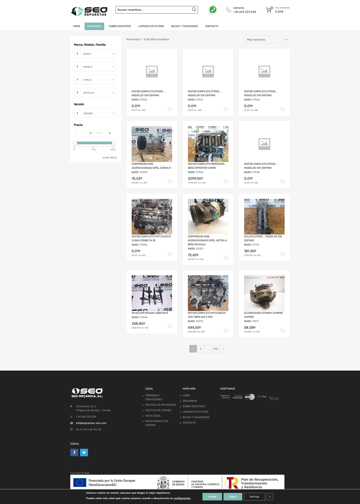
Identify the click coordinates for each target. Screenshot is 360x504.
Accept (212, 496)
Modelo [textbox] (87, 67)
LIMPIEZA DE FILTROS (151, 26)
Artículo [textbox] (88, 93)
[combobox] (95, 53)
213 (216, 348)
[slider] (75, 143)
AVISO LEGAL (153, 415)
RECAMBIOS (94, 26)
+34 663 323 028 (242, 12)
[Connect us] (74, 452)
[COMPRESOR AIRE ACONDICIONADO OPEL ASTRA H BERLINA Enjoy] (208, 217)
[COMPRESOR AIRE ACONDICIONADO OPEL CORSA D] (152, 144)
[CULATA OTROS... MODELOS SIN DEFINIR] (264, 216)
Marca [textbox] (87, 54)
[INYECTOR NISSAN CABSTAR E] (152, 293)
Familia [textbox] (87, 80)
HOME (76, 26)
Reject (233, 496)
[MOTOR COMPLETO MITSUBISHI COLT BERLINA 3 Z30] (208, 293)
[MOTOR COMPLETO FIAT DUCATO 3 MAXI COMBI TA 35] (152, 216)
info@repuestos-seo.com (91, 423)
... (208, 348)
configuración (182, 498)
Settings (254, 496)
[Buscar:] (157, 9)
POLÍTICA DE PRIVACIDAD (160, 404)
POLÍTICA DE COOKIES (158, 410)
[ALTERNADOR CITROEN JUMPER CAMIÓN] (264, 293)
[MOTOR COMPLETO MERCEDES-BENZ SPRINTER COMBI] (208, 144)
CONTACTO (211, 26)
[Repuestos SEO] (89, 11)
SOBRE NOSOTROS (120, 26)
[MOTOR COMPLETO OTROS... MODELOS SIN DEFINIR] (152, 71)
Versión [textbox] (88, 113)
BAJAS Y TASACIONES (184, 26)
